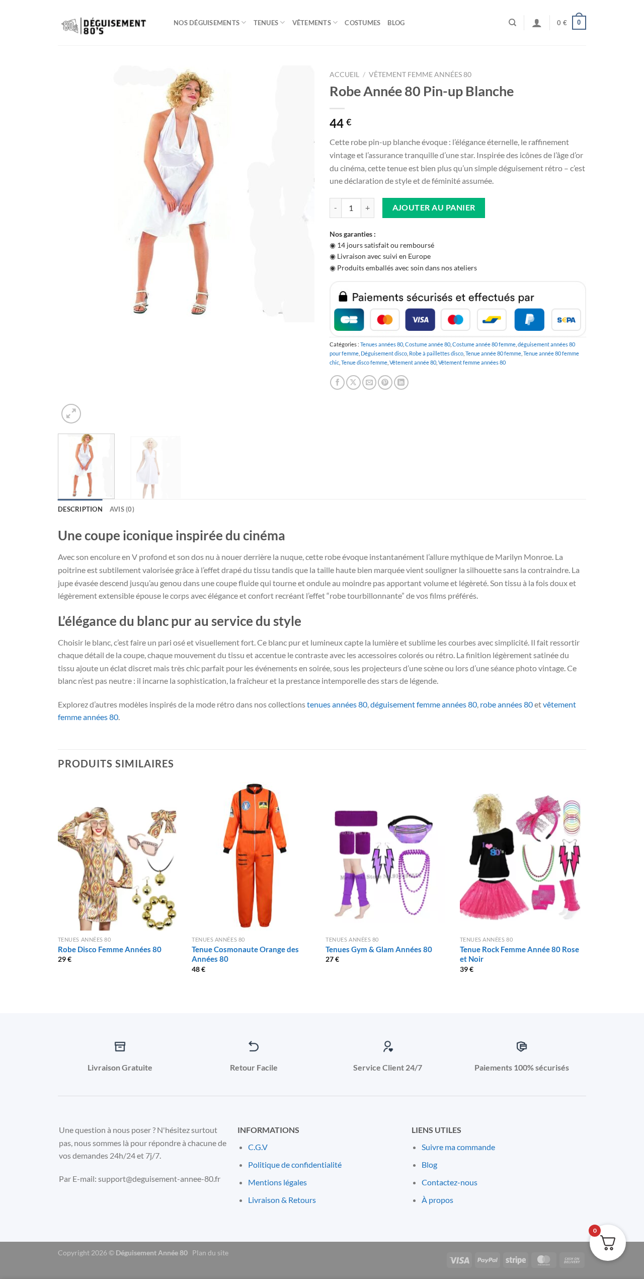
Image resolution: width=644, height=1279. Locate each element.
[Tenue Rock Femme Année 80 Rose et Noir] (522, 856)
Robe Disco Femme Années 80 (110, 949)
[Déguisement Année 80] (108, 22)
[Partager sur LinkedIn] (401, 382)
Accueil (344, 74)
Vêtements (311, 23)
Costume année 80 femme (484, 344)
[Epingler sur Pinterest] (385, 382)
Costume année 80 (427, 344)
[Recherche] (512, 22)
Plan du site (210, 1252)
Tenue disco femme (364, 362)
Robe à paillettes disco (436, 353)
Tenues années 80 (381, 344)
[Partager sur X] (353, 382)
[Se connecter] (537, 23)
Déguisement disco (384, 353)
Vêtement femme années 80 (420, 74)
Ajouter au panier (433, 207)
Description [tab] (80, 509)
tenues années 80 (337, 704)
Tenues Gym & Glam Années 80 (379, 949)
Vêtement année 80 (412, 362)
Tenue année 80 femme (493, 353)
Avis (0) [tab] (122, 509)
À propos (437, 1199)
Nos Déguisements (206, 23)
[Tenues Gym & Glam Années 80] (388, 856)
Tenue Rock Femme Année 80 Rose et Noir (519, 954)
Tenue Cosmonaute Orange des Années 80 (245, 954)
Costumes (362, 23)
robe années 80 (506, 704)
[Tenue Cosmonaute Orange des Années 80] (254, 856)
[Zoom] (71, 413)
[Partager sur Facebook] (337, 382)
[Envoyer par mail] (369, 382)
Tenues (266, 23)
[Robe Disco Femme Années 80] (120, 856)
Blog (396, 23)
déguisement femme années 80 (423, 704)
